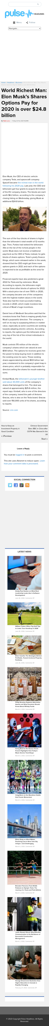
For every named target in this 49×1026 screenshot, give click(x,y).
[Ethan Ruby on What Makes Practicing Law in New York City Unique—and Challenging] (24, 821)
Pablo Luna (6, 121)
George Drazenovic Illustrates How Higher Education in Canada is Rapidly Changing (27, 983)
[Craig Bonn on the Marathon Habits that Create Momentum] (24, 777)
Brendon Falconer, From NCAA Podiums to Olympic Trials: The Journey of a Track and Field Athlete (28, 888)
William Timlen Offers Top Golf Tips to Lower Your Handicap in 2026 (27, 627)
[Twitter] (10, 485)
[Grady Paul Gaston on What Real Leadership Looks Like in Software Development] (24, 573)
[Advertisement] (24, 55)
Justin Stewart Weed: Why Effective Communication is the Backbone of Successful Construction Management (28, 935)
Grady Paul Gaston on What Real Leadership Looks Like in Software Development (27, 593)
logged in (20, 455)
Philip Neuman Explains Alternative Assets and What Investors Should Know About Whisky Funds (27, 704)
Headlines (10, 83)
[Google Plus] (21, 485)
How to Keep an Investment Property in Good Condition (10, 429)
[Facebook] (16, 485)
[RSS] (27, 485)
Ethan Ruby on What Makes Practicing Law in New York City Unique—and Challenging (26, 842)
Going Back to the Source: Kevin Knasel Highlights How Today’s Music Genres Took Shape (26, 751)
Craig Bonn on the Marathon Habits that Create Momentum (28, 796)
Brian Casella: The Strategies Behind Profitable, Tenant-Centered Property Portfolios (28, 658)
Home (3, 83)
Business (19, 83)
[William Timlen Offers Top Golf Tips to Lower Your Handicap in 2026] (24, 614)
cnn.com (14, 410)
